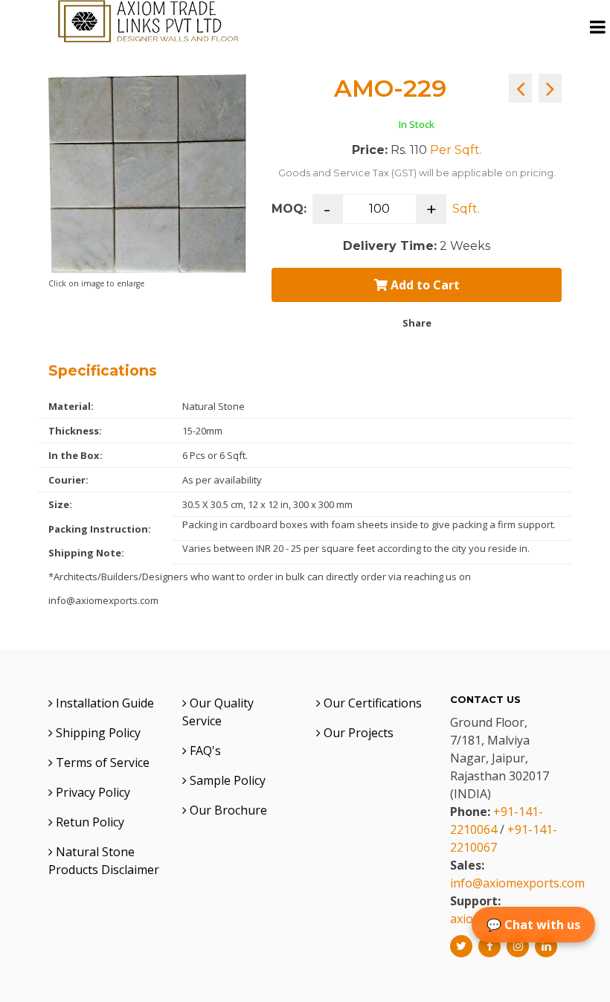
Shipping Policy (97, 733)
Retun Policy (88, 822)
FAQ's (204, 750)
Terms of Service (101, 762)
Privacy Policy (91, 792)
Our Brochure (227, 810)
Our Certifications (371, 703)
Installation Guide (103, 703)
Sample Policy (226, 780)
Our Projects (357, 733)
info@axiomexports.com (517, 883)
